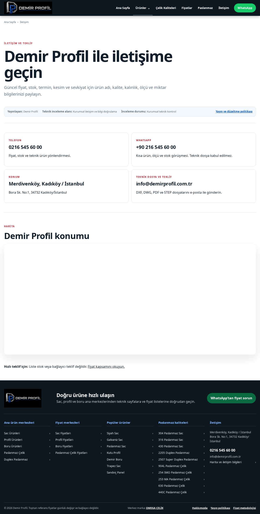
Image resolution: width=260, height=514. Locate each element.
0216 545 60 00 (25, 147)
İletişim (224, 8)
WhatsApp (245, 8)
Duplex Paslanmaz (27, 459)
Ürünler (140, 8)
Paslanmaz (205, 8)
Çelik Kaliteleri (166, 8)
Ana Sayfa (123, 8)
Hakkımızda (200, 508)
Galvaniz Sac (130, 440)
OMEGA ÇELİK (154, 508)
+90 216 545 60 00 (156, 147)
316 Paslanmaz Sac (181, 440)
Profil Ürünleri (27, 440)
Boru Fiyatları (78, 446)
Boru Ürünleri (27, 446)
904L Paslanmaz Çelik (181, 466)
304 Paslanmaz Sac (181, 433)
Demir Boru (130, 459)
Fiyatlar (187, 8)
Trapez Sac (130, 466)
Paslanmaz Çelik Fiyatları (78, 453)
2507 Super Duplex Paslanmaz (181, 459)
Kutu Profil (130, 453)
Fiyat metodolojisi (244, 508)
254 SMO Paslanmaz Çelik (181, 472)
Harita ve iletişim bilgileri (233, 462)
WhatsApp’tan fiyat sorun (231, 398)
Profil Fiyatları (78, 440)
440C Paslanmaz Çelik (181, 492)
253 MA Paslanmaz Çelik (181, 479)
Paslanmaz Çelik (27, 453)
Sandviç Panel (130, 472)
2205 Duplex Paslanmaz (181, 453)
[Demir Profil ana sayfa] (29, 8)
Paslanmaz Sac (130, 446)
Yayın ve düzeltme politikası (234, 111)
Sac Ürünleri (27, 433)
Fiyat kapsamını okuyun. (106, 366)
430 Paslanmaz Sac (181, 446)
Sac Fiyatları (78, 433)
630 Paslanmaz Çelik (181, 486)
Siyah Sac (130, 433)
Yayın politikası (220, 508)
